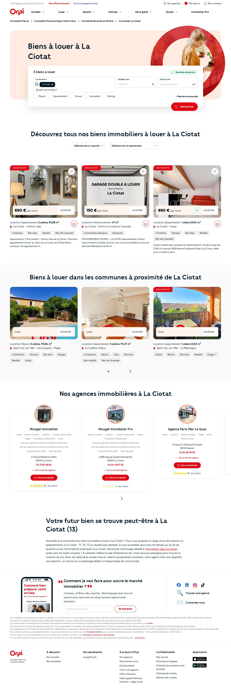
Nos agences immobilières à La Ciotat (116, 394)
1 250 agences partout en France (26, 3)
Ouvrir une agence (129, 669)
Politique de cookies (166, 673)
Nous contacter (45, 477)
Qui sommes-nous (129, 661)
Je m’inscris (125, 608)
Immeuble (94, 96)
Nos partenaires (92, 652)
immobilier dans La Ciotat (161, 549)
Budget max (123, 79)
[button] (52, 84)
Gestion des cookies (166, 677)
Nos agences (126, 657)
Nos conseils (53, 657)
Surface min (165, 79)
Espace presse (127, 665)
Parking (111, 96)
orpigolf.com (90, 657)
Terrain (78, 96)
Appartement (60, 96)
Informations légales (166, 661)
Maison (42, 96)
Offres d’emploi (128, 674)
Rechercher (187, 106)
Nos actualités (54, 661)
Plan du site (162, 657)
